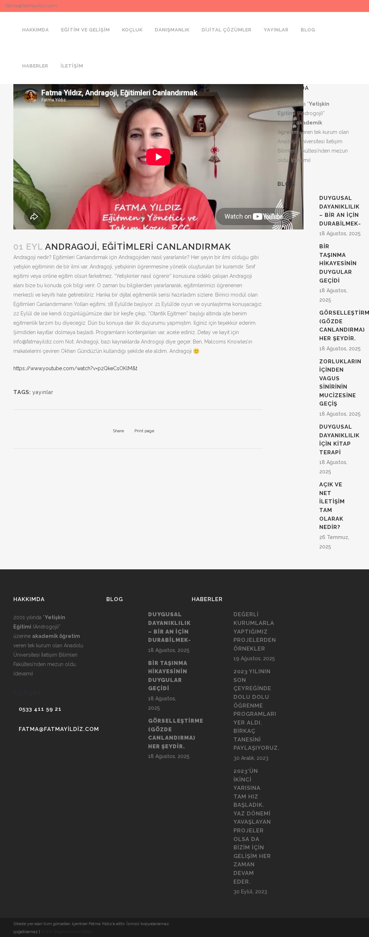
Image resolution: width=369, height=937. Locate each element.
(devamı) (301, 160)
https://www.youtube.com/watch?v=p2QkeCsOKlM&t (75, 368)
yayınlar (42, 392)
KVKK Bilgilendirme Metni (67, 931)
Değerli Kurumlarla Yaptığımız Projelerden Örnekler (255, 631)
